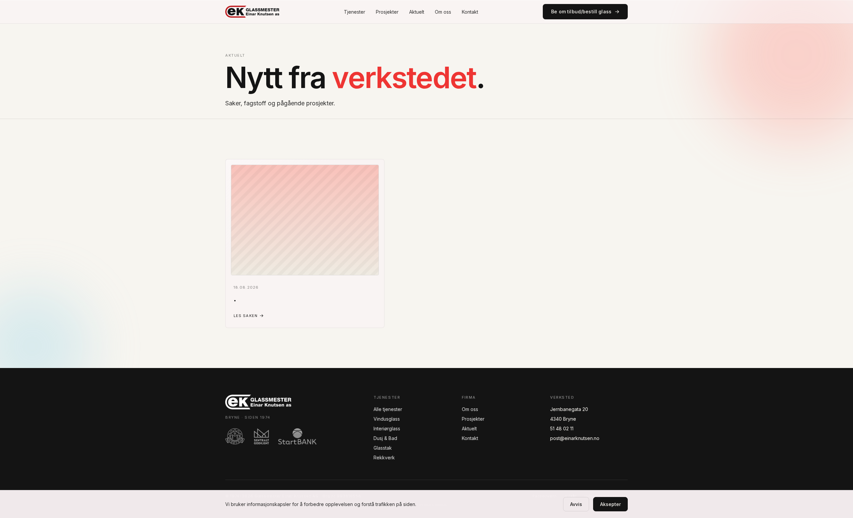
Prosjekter (387, 12)
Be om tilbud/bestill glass (581, 11)
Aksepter (610, 504)
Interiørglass (387, 428)
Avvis (576, 504)
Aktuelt (416, 12)
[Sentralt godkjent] (261, 436)
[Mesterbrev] (235, 436)
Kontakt (470, 12)
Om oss (443, 12)
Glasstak (383, 448)
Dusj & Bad (385, 438)
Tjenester (354, 12)
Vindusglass (387, 419)
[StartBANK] (297, 436)
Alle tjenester (388, 409)
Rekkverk (384, 457)
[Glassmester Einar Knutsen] (252, 12)
